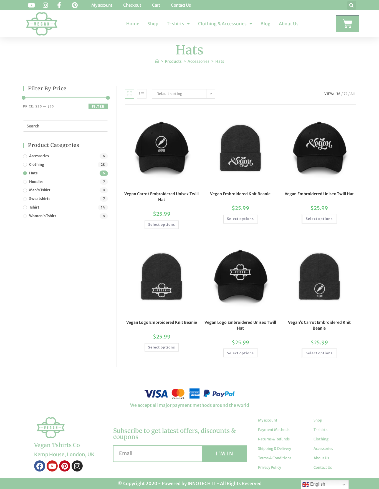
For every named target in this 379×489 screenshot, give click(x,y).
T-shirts (175, 23)
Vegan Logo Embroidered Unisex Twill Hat (240, 325)
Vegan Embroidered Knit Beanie (240, 193)
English (317, 484)
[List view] (141, 94)
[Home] (157, 61)
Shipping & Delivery (274, 448)
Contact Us (323, 467)
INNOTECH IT (202, 483)
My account (267, 420)
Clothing (36, 164)
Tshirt (34, 207)
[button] (351, 5)
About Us (289, 23)
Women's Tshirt (42, 216)
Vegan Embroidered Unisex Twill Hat (319, 193)
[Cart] (347, 23)
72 (345, 94)
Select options (161, 224)
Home (132, 23)
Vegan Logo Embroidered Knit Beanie (161, 322)
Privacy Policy (269, 467)
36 (338, 94)
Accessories (39, 156)
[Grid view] (129, 94)
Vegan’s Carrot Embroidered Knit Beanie (319, 325)
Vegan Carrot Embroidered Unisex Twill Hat (161, 196)
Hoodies (36, 181)
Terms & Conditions (274, 458)
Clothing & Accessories (222, 23)
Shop (153, 23)
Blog (266, 23)
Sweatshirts (39, 198)
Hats (219, 61)
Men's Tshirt (39, 190)
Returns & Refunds (274, 439)
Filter (98, 106)
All (353, 94)
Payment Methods (273, 429)
